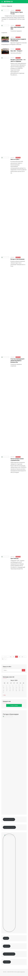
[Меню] (2, 1)
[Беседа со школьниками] (5, 305)
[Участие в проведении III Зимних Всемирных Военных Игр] (5, 404)
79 (13, 656)
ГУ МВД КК (6, 962)
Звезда (6, 938)
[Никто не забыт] (5, 205)
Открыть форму (14, 705)
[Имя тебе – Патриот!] (5, 51)
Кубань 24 (6, 946)
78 (10, 656)
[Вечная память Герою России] (5, 12)
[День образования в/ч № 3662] (5, 27)
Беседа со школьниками (17, 259)
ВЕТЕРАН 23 (8, 2)
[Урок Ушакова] (5, 604)
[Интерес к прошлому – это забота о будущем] (5, 105)
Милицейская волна (9, 819)
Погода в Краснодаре (11, 714)
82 (22, 656)
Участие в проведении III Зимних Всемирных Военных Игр (17, 360)
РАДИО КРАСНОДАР (9, 954)
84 (2, 659)
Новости (18, 10)
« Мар (4, 695)
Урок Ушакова (14, 558)
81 (19, 656)
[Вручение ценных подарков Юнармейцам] (5, 39)
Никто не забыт (15, 159)
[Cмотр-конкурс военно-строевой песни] (5, 504)
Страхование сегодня (9, 827)
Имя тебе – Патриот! (16, 51)
